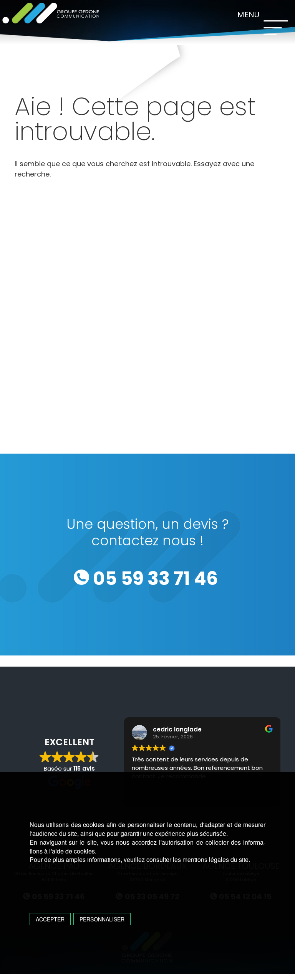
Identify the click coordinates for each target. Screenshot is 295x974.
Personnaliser (102, 919)
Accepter (50, 919)
